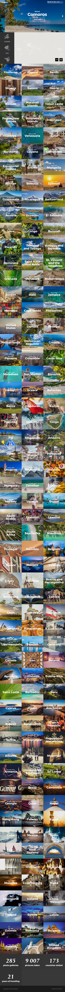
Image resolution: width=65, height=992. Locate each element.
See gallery (37, 19)
